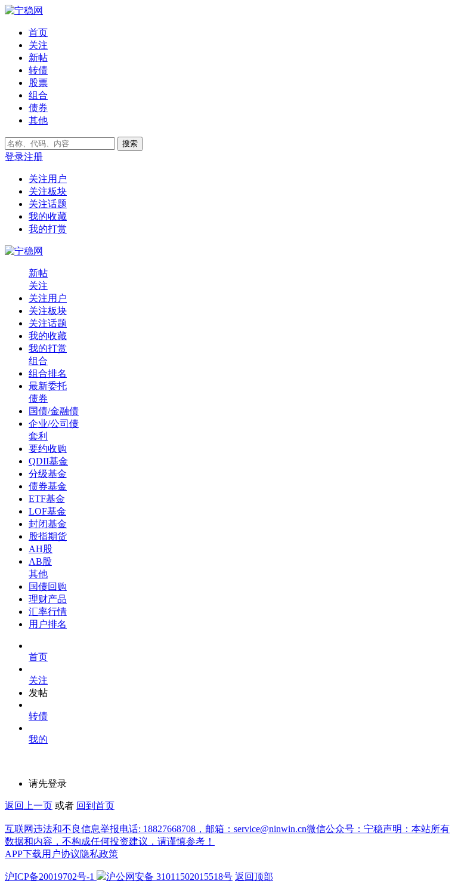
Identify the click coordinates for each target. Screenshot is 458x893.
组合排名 (48, 373)
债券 (38, 108)
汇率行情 (48, 611)
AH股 (40, 549)
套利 (38, 436)
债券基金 (48, 486)
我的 (38, 739)
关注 (38, 45)
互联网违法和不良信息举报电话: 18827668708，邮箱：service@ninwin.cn (156, 829)
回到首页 (95, 805)
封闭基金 (48, 524)
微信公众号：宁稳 (345, 829)
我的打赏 (48, 229)
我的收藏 (48, 216)
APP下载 (23, 854)
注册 (33, 157)
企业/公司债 (54, 423)
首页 (38, 32)
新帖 (38, 58)
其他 (38, 120)
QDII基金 (48, 461)
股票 (38, 83)
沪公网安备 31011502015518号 (169, 877)
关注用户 (48, 179)
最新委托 (48, 386)
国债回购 (48, 586)
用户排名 (48, 624)
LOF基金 (47, 511)
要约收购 (48, 449)
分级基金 (48, 474)
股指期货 (48, 536)
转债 (38, 70)
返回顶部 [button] (254, 877)
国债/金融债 (54, 411)
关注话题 (48, 204)
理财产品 (48, 599)
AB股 (40, 561)
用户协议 (61, 854)
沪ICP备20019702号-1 (49, 877)
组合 (38, 95)
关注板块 (48, 191)
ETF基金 (47, 499)
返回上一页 (28, 805)
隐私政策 (99, 854)
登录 (14, 157)
